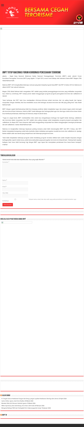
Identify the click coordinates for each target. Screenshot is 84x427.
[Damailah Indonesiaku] (42, 12)
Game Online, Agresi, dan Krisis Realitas (12, 401)
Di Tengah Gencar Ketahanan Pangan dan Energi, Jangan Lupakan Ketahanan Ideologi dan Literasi (29, 398)
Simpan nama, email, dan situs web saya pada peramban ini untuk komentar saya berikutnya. (39, 200)
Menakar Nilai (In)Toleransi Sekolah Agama (14, 403)
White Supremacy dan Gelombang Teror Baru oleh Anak (17, 405)
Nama (4, 180)
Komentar (5, 162)
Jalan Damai (6, 395)
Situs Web (5, 193)
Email (4, 186)
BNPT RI (4, 415)
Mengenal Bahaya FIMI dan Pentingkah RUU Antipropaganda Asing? (21, 408)
